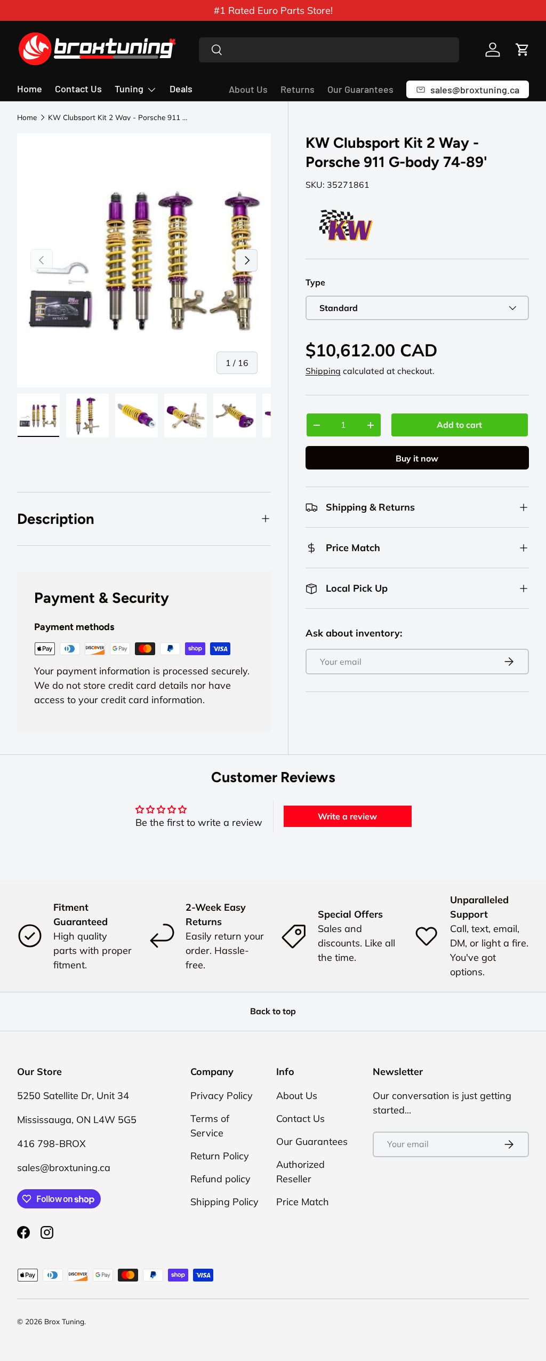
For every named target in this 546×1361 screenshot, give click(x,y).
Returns (297, 89)
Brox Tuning (64, 1321)
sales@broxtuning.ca (63, 1167)
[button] (522, 49)
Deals (181, 88)
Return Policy (219, 1156)
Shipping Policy (224, 1202)
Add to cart (459, 424)
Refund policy (220, 1179)
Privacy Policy (221, 1095)
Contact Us (78, 88)
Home (29, 88)
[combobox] (329, 49)
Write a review (347, 816)
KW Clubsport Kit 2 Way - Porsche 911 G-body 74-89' (120, 117)
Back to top (273, 1011)
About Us (248, 89)
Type (315, 282)
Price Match (302, 1202)
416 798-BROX (51, 1143)
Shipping (323, 370)
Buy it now (417, 458)
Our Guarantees (360, 89)
